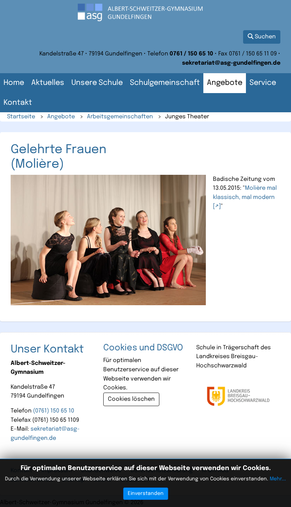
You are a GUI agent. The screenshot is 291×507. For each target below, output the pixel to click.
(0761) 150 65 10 (53, 411)
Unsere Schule (97, 83)
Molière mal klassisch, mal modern (245, 192)
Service (262, 83)
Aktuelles (47, 83)
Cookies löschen (131, 399)
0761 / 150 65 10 (191, 54)
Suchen (264, 37)
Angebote (224, 83)
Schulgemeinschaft (165, 83)
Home (14, 83)
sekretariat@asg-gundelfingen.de (231, 63)
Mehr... (278, 478)
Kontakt (18, 103)
